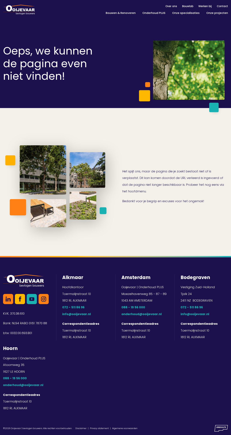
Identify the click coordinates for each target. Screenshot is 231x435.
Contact (222, 6)
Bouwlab (187, 6)
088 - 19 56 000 (133, 307)
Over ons (171, 6)
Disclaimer (81, 428)
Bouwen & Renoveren (121, 13)
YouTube (32, 299)
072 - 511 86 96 (73, 307)
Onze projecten (217, 13)
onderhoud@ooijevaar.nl (141, 314)
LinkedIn (8, 299)
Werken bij (205, 6)
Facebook (20, 299)
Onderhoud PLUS (153, 13)
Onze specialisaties (186, 13)
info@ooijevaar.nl (76, 314)
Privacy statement (99, 428)
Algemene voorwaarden (124, 428)
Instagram (44, 299)
